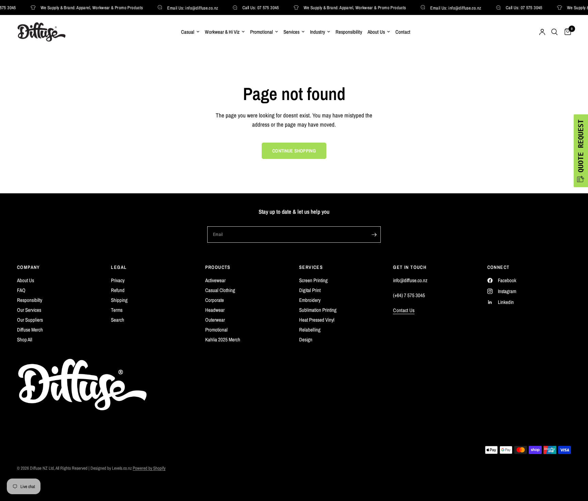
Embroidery (310, 300)
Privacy (118, 280)
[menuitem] (190, 32)
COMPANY (28, 267)
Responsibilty (29, 300)
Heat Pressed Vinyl (316, 319)
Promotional (261, 31)
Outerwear (215, 319)
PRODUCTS (218, 267)
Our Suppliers (30, 319)
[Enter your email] (374, 234)
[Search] (554, 32)
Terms (116, 309)
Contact (402, 31)
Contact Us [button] (403, 310)
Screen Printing (313, 280)
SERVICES (311, 267)
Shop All (24, 339)
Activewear (215, 280)
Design (305, 339)
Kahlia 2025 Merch (222, 339)
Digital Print (310, 290)
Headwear (215, 309)
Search (117, 319)
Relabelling (310, 329)
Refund (118, 290)
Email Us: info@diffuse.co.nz (191, 7)
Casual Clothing (220, 290)
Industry (317, 31)
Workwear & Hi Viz (222, 31)
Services (291, 31)
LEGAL (119, 267)
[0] (566, 32)
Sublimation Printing (318, 309)
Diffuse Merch (30, 329)
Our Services (29, 309)
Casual (187, 31)
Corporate (214, 300)
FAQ (21, 290)
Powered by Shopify (149, 468)
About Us (376, 31)
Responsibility (349, 31)
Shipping (119, 300)
